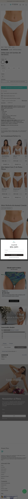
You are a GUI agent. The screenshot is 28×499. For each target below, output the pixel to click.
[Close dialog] (25, 242)
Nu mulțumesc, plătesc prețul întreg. (14, 257)
